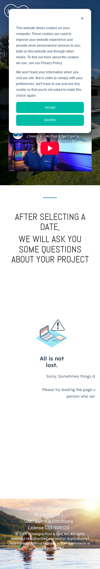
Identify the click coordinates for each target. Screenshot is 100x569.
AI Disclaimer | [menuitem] (48, 514)
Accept (50, 107)
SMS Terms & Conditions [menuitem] (48, 521)
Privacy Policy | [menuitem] (63, 508)
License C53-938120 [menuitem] (48, 527)
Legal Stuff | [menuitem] (31, 508)
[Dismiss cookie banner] (82, 19)
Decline (50, 120)
